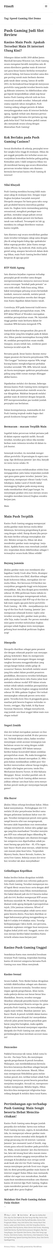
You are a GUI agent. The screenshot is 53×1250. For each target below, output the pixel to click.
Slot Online (24, 1215)
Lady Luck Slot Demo (17, 1225)
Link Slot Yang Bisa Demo (35, 1225)
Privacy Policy (9, 1246)
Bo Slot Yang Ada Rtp (30, 1217)
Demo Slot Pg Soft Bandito (26, 1220)
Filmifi (9, 6)
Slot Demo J (28, 1235)
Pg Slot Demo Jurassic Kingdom (28, 1230)
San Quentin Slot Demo (22, 1232)
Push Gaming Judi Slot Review (24, 32)
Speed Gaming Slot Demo (26, 1237)
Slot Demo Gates (16, 1235)
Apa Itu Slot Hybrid (15, 1217)
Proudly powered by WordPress (29, 1246)
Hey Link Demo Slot (25, 1222)
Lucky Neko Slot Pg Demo (13, 1227)
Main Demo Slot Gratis (32, 1227)
